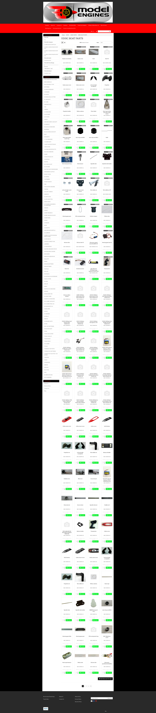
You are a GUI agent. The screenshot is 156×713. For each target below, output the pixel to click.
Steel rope (107, 583)
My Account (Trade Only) (48, 696)
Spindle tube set (93, 505)
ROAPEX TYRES (47, 296)
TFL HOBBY (46, 343)
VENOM (46, 364)
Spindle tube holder (107, 163)
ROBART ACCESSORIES (49, 298)
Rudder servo (67, 478)
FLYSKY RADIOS (48, 181)
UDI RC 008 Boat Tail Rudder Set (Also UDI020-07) (107, 322)
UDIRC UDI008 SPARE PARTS (51, 51)
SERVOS (46, 318)
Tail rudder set (93, 190)
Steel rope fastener (66, 662)
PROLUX (46, 271)
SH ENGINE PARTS (48, 321)
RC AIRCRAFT (47, 99)
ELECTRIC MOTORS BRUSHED (51, 169)
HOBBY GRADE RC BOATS (50, 215)
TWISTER (46, 357)
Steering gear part (67, 216)
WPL (45, 372)
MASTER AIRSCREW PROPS (50, 248)
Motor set (80, 478)
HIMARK (46, 207)
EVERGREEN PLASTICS (49, 171)
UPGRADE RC (47, 362)
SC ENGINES (47, 313)
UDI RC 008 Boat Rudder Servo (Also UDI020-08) (66, 349)
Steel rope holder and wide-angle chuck (107, 112)
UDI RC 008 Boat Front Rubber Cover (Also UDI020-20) (107, 401)
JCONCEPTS (47, 227)
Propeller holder (67, 111)
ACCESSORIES (47, 111)
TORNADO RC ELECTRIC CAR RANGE (51, 354)
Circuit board (93, 478)
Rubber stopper (93, 216)
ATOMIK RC (47, 124)
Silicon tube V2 (80, 242)
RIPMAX (46, 291)
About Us (53, 25)
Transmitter (107, 268)
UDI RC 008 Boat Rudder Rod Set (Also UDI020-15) (93, 375)
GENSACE (46, 194)
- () (93, 31)
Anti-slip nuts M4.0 (93, 137)
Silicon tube (67, 242)
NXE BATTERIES (47, 266)
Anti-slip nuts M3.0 (80, 137)
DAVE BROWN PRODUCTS (50, 149)
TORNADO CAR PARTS (49, 348)
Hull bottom (67, 557)
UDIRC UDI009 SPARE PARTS (51, 55)
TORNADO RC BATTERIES (50, 351)
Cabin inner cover (67, 85)
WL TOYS (46, 369)
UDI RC (48, 73)
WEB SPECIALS (47, 104)
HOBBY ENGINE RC (48, 212)
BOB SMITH (46, 136)
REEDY (45, 286)
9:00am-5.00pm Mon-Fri (93, 25)
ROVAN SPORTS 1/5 (48, 306)
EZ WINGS (46, 176)
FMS (45, 184)
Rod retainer (80, 163)
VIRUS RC (46, 367)
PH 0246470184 (72, 25)
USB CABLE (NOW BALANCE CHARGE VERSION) (66, 532)
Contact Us (59, 25)
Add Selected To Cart (106, 678)
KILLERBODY (47, 232)
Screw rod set (80, 505)
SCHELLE (46, 316)
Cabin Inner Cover (80, 557)
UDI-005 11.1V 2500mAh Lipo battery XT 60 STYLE (93, 270)
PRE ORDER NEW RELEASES (50, 79)
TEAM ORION (47, 341)
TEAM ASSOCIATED (48, 333)
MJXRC (45, 261)
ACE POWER (47, 114)
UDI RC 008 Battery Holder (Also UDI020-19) (93, 401)
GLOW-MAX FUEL (48, 199)
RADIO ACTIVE (47, 278)
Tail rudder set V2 (107, 190)
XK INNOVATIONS (48, 374)
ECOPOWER (47, 166)
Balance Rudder (107, 452)
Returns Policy (47, 385)
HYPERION (46, 222)
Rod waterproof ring (67, 163)
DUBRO (45, 154)
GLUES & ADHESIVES (49, 89)
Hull (94, 58)
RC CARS (46, 101)
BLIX (45, 134)
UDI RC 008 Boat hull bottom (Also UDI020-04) (67, 322)
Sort (98, 42)
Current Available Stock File (69, 28)
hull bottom (107, 426)
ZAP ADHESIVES (47, 377)
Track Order (46, 699)
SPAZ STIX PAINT (48, 328)
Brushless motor (80, 268)
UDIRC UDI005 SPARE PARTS (51, 48)
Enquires (65, 25)
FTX (45, 106)
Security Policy (78, 701)
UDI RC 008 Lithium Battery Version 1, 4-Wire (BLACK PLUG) (67, 375)
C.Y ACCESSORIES (48, 139)
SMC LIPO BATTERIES (49, 326)
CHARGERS (46, 91)
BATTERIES (46, 86)
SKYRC (45, 323)
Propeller (107, 85)
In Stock (48, 60)
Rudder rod (107, 505)
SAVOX (46, 311)
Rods (107, 137)
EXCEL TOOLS (47, 174)
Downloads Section (57, 28)
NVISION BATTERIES (48, 263)
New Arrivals (104, 25)
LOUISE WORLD (48, 246)
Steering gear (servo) (107, 242)
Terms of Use (78, 696)
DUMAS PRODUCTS (48, 156)
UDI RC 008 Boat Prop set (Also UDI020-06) (80, 322)
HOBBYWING (47, 217)
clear (51, 68)
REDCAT (46, 283)
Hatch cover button (66, 58)
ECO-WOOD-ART (48, 164)
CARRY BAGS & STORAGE (50, 144)
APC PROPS (46, 116)
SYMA (45, 331)
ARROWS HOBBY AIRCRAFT (50, 121)
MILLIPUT (46, 258)
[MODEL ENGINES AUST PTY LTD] (78, 11)
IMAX (45, 225)
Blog (45, 390)
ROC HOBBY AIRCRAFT (49, 301)
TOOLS (46, 346)
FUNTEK (46, 189)
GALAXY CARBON (48, 191)
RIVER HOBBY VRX (48, 293)
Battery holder (80, 531)
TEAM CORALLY (48, 336)
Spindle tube (94, 163)
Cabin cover (80, 58)
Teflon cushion (80, 111)
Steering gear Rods (67, 636)
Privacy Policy (78, 699)
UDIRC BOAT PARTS (50, 44)
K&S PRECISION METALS (49, 230)
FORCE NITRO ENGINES (49, 186)
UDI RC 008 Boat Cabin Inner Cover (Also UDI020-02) (93, 296)
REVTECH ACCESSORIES (49, 288)
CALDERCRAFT (47, 141)
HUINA (45, 220)
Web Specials (48, 28)
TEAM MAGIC (47, 338)
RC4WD (46, 281)
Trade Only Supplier (82, 25)
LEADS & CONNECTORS (49, 241)
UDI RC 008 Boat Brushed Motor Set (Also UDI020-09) (80, 349)
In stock (69, 68)
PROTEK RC (46, 273)
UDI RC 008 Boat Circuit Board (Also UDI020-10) (93, 349)
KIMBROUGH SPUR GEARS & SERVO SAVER (50, 236)
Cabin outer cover (80, 85)
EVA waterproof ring (80, 216)
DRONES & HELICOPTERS (50, 96)
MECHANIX (47, 253)
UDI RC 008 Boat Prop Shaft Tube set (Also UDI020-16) (106, 375)
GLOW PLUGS (47, 196)
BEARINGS (46, 129)
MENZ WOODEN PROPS (49, 256)
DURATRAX (46, 159)
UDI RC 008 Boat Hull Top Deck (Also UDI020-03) (107, 296)
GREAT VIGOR (47, 201)
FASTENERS (47, 179)
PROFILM (46, 268)
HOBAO (46, 210)
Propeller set (67, 452)
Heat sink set (67, 505)
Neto (106, 711)
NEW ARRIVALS (48, 81)
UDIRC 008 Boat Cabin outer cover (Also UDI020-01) (80, 296)
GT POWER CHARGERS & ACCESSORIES (49, 205)
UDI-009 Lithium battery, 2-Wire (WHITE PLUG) (107, 480)
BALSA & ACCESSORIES (49, 126)
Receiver (67, 268)
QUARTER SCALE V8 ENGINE (50, 276)
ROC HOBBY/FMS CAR (49, 303)
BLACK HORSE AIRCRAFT (50, 131)
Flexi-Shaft (93, 111)
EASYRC (46, 161)
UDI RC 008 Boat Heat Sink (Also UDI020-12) (80, 375)
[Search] (110, 31)
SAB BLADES (47, 308)
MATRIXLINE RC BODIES (49, 251)
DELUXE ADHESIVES (48, 151)
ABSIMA (46, 109)
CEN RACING (47, 146)
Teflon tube (107, 216)
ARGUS (46, 119)
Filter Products (48, 35)
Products (47, 25)
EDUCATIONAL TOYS (49, 84)
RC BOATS (46, 94)
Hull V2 (107, 58)
